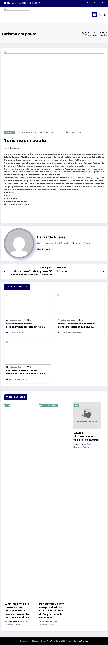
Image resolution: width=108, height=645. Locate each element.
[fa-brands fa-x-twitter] (91, 2)
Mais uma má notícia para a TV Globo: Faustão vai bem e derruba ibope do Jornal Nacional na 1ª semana (31, 273)
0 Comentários (75, 132)
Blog (8, 405)
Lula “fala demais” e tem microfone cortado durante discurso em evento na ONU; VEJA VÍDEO (17, 610)
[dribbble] (94, 2)
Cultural (9, 132)
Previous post (45, 267)
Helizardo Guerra (29, 132)
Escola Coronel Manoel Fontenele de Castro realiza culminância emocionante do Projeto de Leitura (77, 325)
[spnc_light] (105, 15)
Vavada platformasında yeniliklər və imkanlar (86, 436)
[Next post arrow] (103, 271)
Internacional (52, 405)
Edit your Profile (79, 243)
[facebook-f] (87, 2)
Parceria (62, 271)
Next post (61, 267)
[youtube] (102, 2)
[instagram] (98, 2)
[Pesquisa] (100, 15)
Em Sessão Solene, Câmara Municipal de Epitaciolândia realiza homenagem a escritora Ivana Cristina (26, 372)
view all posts (43, 249)
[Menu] (94, 14)
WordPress (51, 641)
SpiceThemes (82, 641)
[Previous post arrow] (4, 271)
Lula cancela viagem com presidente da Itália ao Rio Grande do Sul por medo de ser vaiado (51, 610)
